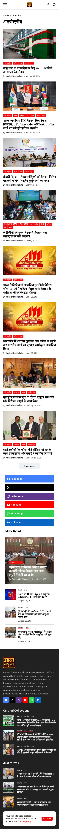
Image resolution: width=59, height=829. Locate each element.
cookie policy (24, 821)
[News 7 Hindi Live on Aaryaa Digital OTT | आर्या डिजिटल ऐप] (10, 594)
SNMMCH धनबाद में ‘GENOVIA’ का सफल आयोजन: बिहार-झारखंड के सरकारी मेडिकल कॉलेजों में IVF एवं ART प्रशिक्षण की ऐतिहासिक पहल (35, 738)
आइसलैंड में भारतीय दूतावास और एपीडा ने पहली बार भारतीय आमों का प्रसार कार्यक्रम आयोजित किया (29, 345)
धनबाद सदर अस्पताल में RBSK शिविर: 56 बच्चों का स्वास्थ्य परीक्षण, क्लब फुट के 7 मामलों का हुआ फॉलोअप (35, 789)
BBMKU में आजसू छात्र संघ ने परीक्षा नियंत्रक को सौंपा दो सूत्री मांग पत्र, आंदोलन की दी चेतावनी (36, 751)
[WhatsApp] (31, 700)
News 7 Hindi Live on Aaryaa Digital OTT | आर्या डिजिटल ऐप (34, 595)
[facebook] (6, 700)
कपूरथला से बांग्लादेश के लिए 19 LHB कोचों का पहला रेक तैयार (27, 70)
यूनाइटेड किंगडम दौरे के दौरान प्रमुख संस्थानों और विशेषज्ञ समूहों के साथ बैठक (28, 399)
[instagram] (19, 700)
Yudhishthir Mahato (14, 76)
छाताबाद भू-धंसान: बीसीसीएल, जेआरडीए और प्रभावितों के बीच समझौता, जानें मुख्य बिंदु (35, 634)
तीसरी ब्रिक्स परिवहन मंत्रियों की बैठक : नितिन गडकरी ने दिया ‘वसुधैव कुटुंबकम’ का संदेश (29, 178)
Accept (47, 818)
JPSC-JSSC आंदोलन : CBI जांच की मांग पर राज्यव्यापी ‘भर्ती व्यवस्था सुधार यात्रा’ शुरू (34, 614)
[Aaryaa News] (29, 4)
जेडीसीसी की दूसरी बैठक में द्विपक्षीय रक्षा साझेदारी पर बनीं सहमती (25, 234)
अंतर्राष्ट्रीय (17, 15)
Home (6, 15)
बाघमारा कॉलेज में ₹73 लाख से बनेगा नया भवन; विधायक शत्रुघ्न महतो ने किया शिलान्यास (34, 803)
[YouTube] (25, 700)
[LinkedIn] (38, 700)
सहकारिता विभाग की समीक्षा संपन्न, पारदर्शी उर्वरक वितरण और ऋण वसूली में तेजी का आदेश (28, 571)
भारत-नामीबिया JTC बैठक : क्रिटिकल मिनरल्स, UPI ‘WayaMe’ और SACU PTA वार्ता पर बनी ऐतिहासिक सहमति (28, 124)
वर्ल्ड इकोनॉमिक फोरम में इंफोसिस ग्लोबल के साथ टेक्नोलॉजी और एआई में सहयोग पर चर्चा (27, 451)
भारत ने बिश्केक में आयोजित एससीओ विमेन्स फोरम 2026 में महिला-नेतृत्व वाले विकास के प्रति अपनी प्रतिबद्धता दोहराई (27, 288)
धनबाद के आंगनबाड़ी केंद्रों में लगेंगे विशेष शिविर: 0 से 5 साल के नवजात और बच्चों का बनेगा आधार (35, 775)
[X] (29, 487)
